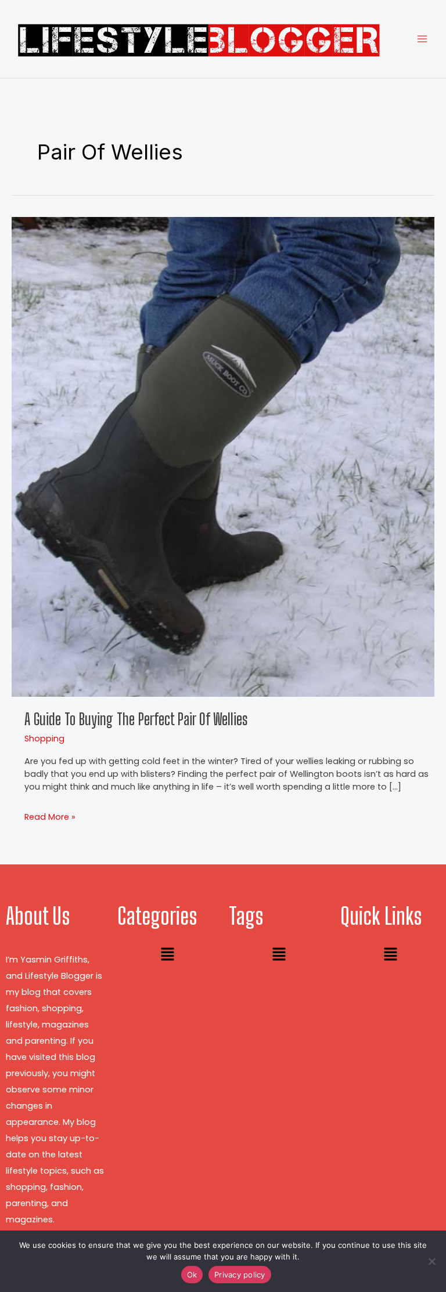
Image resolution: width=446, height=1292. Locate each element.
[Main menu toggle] (422, 39)
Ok (192, 1274)
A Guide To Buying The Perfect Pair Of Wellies (135, 719)
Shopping (44, 738)
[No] (431, 1261)
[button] (167, 955)
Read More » (49, 817)
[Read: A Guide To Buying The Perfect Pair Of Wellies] (223, 456)
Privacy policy (239, 1274)
